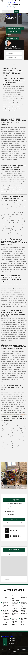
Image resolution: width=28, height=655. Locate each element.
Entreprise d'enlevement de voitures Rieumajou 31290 (15, 602)
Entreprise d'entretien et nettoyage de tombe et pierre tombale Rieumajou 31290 (24, 609)
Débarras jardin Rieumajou (6, 612)
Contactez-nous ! (13, 31)
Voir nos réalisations (15, 28)
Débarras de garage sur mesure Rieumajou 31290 (15, 612)
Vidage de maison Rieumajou (6, 618)
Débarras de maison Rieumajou (6, 597)
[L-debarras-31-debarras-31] (7, 636)
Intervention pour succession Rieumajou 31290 (24, 621)
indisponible (7, 1)
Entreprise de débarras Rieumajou (6, 605)
